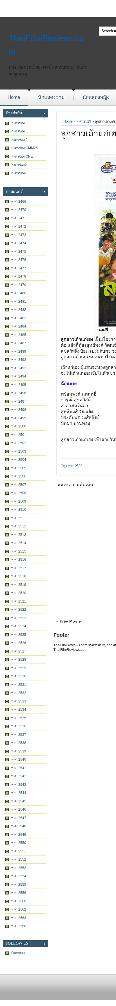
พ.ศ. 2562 (18, 909)
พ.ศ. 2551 (18, 851)
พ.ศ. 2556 (18, 893)
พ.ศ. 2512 (18, 526)
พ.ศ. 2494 (18, 376)
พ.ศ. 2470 (18, 210)
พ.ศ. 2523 (18, 618)
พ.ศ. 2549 (18, 835)
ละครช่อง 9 (19, 140)
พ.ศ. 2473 (18, 235)
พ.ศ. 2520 (18, 593)
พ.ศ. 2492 (18, 360)
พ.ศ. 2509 (18, 501)
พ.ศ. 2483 (18, 318)
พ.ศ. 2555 (18, 885)
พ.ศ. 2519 (18, 585)
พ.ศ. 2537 (18, 735)
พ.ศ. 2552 (18, 859)
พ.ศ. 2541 (18, 768)
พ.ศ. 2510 (18, 510)
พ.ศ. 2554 (18, 876)
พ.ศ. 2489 (18, 351)
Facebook (18, 953)
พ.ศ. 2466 (18, 202)
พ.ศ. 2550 (18, 843)
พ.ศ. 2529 (18, 668)
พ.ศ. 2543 (18, 785)
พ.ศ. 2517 (18, 568)
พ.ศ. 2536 (18, 726)
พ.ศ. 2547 (18, 818)
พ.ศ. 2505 (18, 468)
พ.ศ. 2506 (18, 476)
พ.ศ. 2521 (18, 601)
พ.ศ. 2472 (18, 226)
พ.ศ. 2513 (18, 535)
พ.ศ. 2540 (18, 759)
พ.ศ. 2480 (18, 293)
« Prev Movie (68, 621)
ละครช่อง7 (19, 173)
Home (14, 97)
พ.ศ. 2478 (18, 276)
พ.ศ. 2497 (18, 401)
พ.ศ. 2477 (18, 268)
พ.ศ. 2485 (18, 335)
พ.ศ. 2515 (18, 551)
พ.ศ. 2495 (18, 385)
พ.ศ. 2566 (18, 926)
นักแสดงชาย (51, 97)
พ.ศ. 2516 (18, 560)
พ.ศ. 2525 (18, 635)
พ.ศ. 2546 (18, 809)
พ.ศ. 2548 (18, 826)
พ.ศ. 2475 (18, 252)
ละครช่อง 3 (19, 123)
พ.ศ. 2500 (18, 426)
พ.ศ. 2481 (18, 302)
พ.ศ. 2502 (18, 443)
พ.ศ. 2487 (18, 343)
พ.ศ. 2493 (18, 368)
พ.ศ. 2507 (18, 485)
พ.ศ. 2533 (18, 701)
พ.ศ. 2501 (18, 435)
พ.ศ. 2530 (18, 676)
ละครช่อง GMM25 (24, 148)
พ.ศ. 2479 (18, 285)
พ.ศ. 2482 (18, 310)
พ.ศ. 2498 (18, 410)
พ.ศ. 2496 (18, 393)
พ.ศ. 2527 (18, 651)
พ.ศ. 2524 (18, 626)
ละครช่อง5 (19, 165)
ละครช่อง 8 (19, 131)
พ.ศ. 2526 (18, 643)
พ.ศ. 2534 (18, 710)
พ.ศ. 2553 (18, 868)
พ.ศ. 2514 (18, 543)
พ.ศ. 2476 (18, 260)
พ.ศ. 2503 (18, 451)
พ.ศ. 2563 (18, 918)
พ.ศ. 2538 (18, 743)
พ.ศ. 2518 (18, 576)
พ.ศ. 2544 (18, 793)
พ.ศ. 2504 (18, 460)
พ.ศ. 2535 (18, 718)
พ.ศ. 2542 (18, 776)
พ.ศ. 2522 (18, 610)
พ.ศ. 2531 (18, 685)
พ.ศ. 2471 (18, 218)
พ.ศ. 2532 (18, 693)
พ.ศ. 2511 (18, 518)
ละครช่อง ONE (22, 156)
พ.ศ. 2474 (18, 243)
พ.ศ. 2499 (18, 418)
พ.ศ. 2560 (18, 901)
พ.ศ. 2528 (18, 660)
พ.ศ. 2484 (18, 326)
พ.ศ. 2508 (18, 493)
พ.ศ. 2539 (18, 751)
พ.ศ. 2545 (18, 801)
